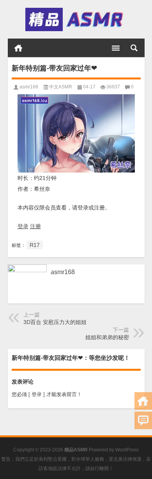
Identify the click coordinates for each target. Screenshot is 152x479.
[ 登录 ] (36, 394)
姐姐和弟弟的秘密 (107, 337)
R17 (35, 245)
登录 (23, 226)
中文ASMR (60, 87)
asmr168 (28, 87)
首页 (18, 48)
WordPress (127, 450)
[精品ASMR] (75, 19)
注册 (35, 226)
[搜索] (134, 48)
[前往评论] (143, 420)
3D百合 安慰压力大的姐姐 (55, 322)
